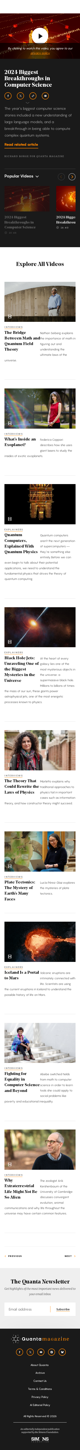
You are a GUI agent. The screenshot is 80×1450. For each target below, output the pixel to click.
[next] (72, 176)
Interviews (13, 327)
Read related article (21, 144)
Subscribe (63, 1309)
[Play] (40, 36)
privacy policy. (40, 53)
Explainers (13, 529)
